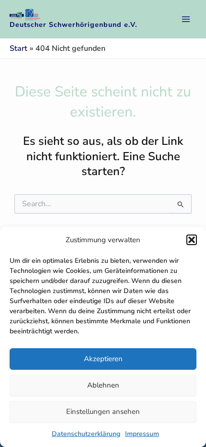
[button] (191, 240)
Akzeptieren (103, 359)
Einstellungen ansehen (103, 411)
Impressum (142, 433)
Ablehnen (103, 385)
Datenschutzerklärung (86, 433)
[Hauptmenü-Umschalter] (185, 19)
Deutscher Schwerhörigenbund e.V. (73, 24)
